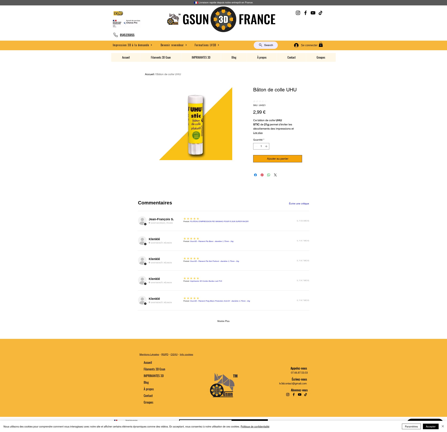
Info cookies (186, 354)
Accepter (431, 426)
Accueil (149, 74)
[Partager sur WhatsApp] (269, 175)
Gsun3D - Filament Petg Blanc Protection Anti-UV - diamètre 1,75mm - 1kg (220, 301)
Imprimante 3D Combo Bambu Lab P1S (206, 281)
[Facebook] (305, 13)
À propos (149, 389)
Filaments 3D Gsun (154, 369)
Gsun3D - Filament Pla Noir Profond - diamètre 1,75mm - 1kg (214, 261)
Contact (148, 395)
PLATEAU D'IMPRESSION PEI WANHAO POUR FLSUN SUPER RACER (219, 221)
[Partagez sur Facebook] (255, 175)
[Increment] (266, 146)
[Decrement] (256, 146)
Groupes (148, 402)
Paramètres (411, 426)
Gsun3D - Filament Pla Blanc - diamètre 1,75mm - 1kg (211, 241)
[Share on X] (275, 175)
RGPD (164, 354)
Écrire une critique (299, 203)
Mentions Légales (149, 354)
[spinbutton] (261, 146)
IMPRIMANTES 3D (154, 375)
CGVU (174, 354)
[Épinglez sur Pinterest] (262, 175)
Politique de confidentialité (255, 426)
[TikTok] (320, 13)
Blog (146, 382)
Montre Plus (223, 321)
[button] (174, 45)
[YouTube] (313, 13)
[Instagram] (298, 13)
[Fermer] (443, 426)
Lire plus (258, 132)
